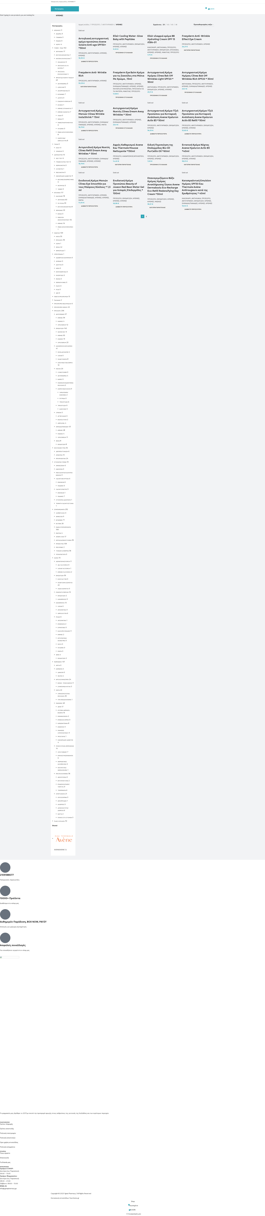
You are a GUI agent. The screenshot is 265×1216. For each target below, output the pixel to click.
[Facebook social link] (208, 1)
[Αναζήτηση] (198, 9)
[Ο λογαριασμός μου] (201, 9)
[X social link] (210, 1)
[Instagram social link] (213, 1)
